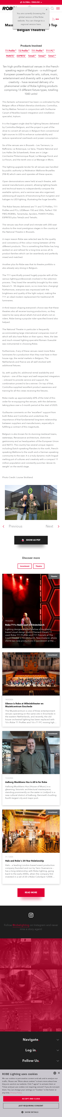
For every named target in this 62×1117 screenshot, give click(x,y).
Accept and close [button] (31, 1099)
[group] (31, 540)
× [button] (59, 1073)
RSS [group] (57, 19)
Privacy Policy (16, 1092)
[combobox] (54, 1073)
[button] (31, 1112)
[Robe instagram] (31, 915)
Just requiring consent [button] (31, 1105)
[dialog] (31, 1093)
